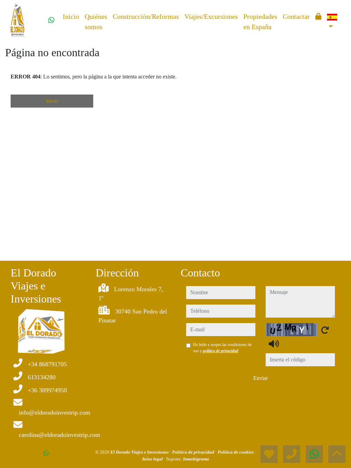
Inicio (71, 16)
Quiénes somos (96, 21)
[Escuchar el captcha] (273, 343)
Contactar (296, 16)
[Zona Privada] (318, 16)
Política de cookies (236, 452)
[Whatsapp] (51, 20)
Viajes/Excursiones (211, 16)
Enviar (260, 378)
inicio (52, 101)
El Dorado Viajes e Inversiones (140, 452)
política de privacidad (220, 350)
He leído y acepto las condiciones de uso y (222, 347)
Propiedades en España (260, 21)
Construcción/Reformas (146, 16)
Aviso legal (153, 458)
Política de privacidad (193, 452)
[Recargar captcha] (324, 330)
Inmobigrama (196, 458)
